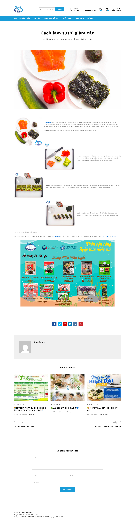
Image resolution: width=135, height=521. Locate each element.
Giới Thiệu (80, 18)
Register (118, 10)
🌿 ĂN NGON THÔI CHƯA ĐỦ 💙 (65, 408)
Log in (118, 8)
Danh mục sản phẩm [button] (22, 18)
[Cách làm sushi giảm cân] (54, 324)
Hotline (76, 8)
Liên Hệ (90, 18)
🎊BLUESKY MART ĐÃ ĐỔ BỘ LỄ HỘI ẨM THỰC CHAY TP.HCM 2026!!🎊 (30, 409)
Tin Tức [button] (37, 18)
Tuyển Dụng (67, 18)
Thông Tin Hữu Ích (78, 39)
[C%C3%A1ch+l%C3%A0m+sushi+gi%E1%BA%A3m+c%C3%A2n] (60, 324)
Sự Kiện (16, 404)
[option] (30, 394)
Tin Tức (89, 39)
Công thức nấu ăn (51, 18)
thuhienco (63, 39)
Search (60, 9)
